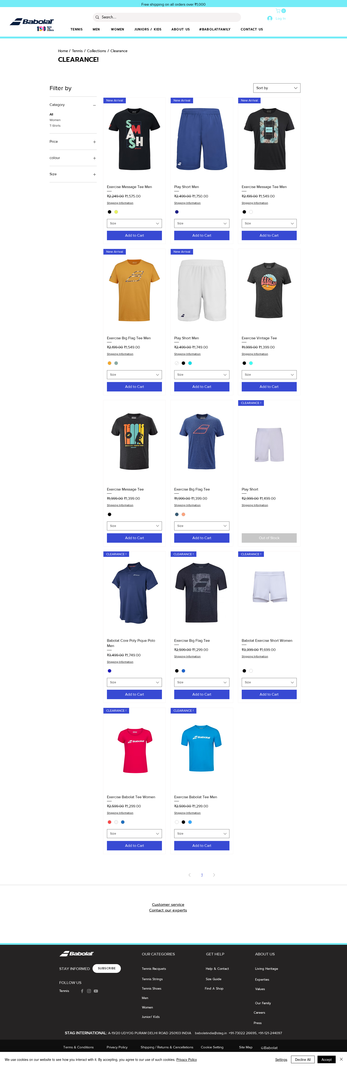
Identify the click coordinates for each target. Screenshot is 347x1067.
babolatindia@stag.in (211, 1033)
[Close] (341, 1059)
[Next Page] (214, 875)
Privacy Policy (186, 1059)
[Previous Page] (189, 875)
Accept (327, 1059)
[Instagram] (89, 991)
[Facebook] (82, 991)
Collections (96, 51)
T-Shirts (55, 125)
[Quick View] (269, 290)
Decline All (303, 1059)
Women (55, 120)
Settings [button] (281, 1059)
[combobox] (276, 88)
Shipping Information (120, 203)
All (51, 114)
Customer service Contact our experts (168, 907)
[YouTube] (95, 991)
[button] (281, 10)
